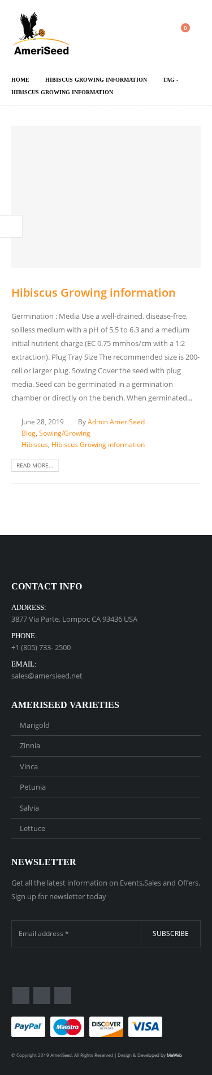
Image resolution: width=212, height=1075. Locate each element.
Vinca (29, 766)
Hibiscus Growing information (93, 292)
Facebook (20, 995)
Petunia (33, 787)
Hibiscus (34, 444)
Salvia (29, 808)
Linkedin (62, 995)
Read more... (35, 465)
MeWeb (174, 1055)
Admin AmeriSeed (116, 421)
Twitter (41, 995)
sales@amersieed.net (47, 676)
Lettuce (32, 828)
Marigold (35, 725)
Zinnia (30, 745)
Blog (28, 432)
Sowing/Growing (64, 432)
